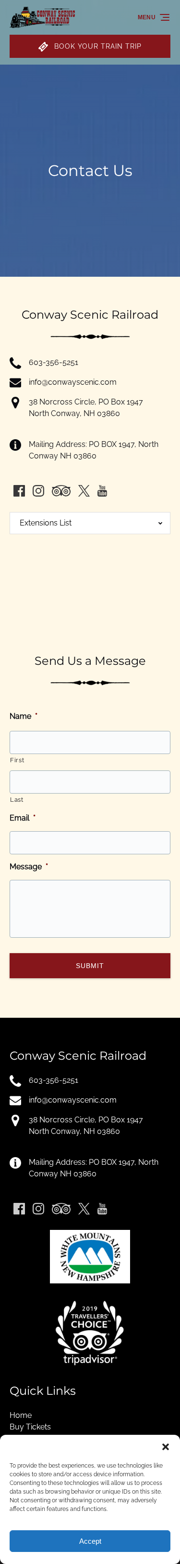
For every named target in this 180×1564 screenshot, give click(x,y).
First (17, 760)
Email (23, 817)
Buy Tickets (30, 1426)
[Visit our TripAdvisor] (61, 491)
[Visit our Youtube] (102, 491)
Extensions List (46, 522)
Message (29, 866)
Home (21, 1415)
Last (17, 799)
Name (23, 716)
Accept (90, 1541)
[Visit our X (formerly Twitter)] (84, 491)
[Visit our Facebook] (19, 491)
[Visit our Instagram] (38, 491)
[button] (165, 1447)
